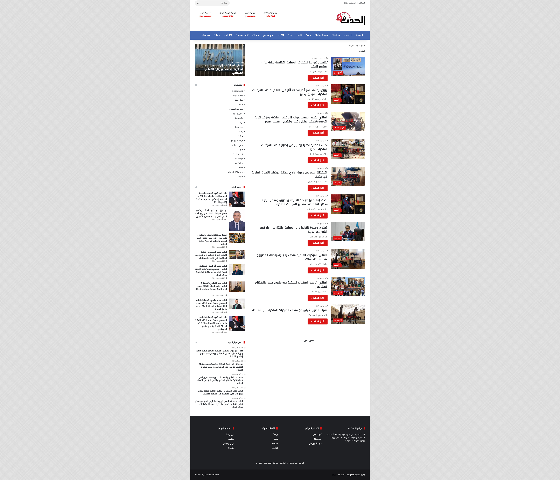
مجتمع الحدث (237, 158)
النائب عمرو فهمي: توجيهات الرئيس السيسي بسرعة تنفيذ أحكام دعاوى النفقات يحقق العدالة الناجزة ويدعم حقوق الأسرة (211, 304)
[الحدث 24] (350, 18)
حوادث (290, 35)
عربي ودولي (268, 35)
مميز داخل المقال (235, 172)
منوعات (255, 35)
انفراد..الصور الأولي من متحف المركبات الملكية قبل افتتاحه (290, 310)
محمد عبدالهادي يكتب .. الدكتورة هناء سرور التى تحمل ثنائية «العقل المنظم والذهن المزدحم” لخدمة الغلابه (211, 239)
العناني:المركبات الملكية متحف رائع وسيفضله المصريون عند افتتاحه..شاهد (292, 257)
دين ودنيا (206, 35)
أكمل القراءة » (317, 78)
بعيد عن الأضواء (236, 108)
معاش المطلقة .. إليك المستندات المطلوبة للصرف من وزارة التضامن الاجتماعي (224, 69)
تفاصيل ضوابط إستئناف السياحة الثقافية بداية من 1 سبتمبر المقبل (294, 64)
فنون (300, 35)
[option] (220, 60)
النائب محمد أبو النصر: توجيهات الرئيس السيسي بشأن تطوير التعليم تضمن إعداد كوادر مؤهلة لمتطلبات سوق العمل (211, 270)
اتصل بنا (259, 463)
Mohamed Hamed (212, 475)
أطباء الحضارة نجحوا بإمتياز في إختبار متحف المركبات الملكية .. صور (294, 147)
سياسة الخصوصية (271, 463)
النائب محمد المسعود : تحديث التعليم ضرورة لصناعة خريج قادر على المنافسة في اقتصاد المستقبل (211, 255)
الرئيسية (359, 35)
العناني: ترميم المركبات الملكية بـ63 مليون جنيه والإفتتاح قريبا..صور (291, 284)
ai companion (237, 90)
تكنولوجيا (228, 35)
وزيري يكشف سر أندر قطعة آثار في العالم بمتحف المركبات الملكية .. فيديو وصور (290, 92)
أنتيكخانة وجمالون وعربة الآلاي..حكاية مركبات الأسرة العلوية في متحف (290, 174)
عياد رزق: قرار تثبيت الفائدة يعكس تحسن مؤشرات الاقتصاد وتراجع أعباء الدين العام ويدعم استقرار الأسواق (211, 213)
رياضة (308, 35)
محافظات (336, 35)
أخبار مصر (348, 35)
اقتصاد (281, 35)
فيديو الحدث (237, 154)
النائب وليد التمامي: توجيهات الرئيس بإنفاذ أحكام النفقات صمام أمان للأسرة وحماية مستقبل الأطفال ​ (211, 286)
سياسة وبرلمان (321, 35)
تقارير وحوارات (242, 35)
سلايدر (240, 136)
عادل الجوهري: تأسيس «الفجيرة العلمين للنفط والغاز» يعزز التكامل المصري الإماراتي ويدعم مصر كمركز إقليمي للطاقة (211, 197)
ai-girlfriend (238, 95)
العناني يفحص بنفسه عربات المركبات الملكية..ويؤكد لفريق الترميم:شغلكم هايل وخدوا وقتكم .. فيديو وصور (291, 119)
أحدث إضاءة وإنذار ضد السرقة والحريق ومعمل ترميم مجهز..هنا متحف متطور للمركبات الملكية (295, 202)
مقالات (217, 35)
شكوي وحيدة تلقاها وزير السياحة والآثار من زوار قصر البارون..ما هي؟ (294, 229)
